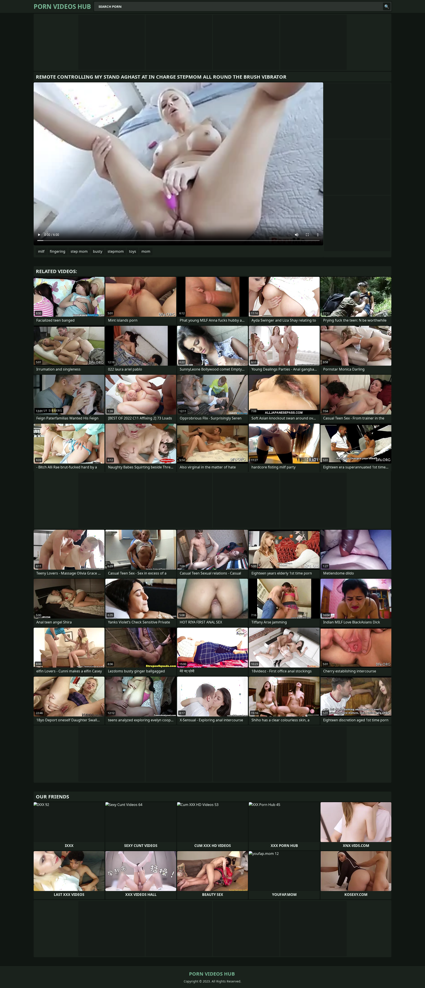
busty (97, 251)
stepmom (116, 251)
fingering (57, 251)
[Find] (386, 6)
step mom (79, 251)
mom (145, 251)
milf (41, 251)
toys (132, 251)
